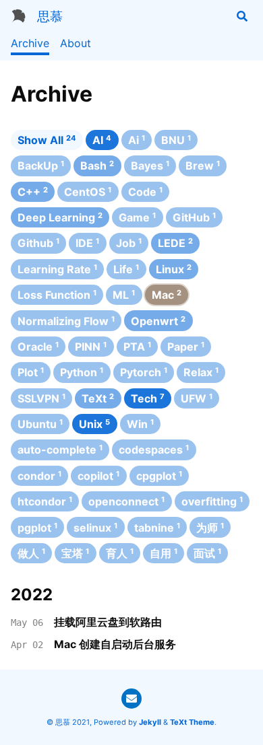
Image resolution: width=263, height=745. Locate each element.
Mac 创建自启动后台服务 (115, 644)
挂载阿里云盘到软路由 (108, 622)
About (75, 43)
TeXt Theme (192, 722)
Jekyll (150, 722)
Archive (30, 43)
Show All (47, 140)
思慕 (50, 16)
